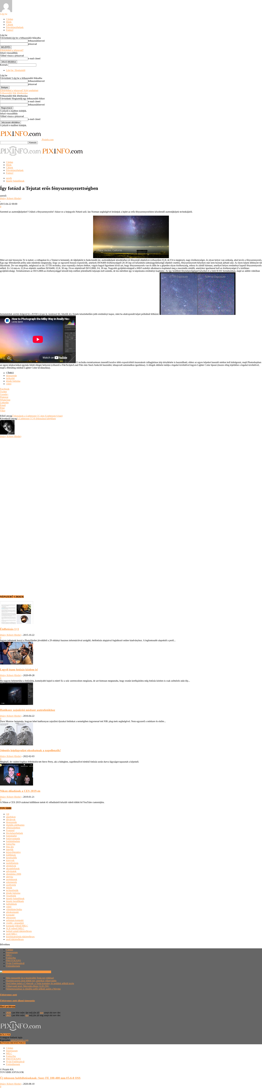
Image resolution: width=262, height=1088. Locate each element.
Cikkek (9, 24)
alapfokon (11, 817)
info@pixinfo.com (19, 1040)
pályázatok (11, 871)
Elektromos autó (8, 994)
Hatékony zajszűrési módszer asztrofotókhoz (27, 710)
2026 (8, 1012)
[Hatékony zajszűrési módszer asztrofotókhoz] (16, 704)
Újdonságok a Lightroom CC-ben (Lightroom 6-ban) (37, 416)
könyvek (10, 860)
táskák (9, 887)
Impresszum (12, 952)
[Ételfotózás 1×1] (16, 623)
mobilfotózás (12, 863)
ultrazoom (11, 917)
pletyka (9, 876)
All (7, 814)
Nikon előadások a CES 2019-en (20, 791)
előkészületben (13, 827)
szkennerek (11, 882)
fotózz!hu (10, 844)
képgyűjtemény (13, 852)
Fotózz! (9, 30)
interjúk (9, 849)
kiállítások (11, 855)
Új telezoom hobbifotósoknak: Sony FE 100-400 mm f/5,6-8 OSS (40, 1078)
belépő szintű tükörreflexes (19, 931)
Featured (10, 830)
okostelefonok (13, 868)
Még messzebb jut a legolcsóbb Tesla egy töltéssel (30, 978)
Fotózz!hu (11, 958)
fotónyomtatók (13, 838)
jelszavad (32, 44)
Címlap (9, 19)
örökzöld (10, 378)
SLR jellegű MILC (15, 928)
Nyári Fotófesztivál (15, 963)
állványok (10, 819)
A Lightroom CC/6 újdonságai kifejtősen (36, 418)
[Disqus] (131, 476)
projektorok (11, 879)
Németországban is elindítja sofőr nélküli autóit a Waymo (33, 989)
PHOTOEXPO (13, 960)
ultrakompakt (12, 912)
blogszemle (11, 375)
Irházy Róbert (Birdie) (10, 198)
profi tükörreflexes (15, 939)
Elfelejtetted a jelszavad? (12, 50)
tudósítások (11, 904)
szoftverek (11, 885)
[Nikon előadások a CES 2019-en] (16, 785)
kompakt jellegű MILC (17, 925)
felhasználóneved (36, 40)
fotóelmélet (11, 836)
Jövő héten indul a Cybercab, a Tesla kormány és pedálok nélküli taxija (40, 983)
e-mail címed (34, 58)
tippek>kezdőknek (15, 901)
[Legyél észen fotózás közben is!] (16, 663)
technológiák (12, 890)
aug (41, 1012)
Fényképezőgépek (15, 27)
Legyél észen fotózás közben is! (19, 669)
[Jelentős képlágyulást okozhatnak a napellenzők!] (16, 744)
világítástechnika (14, 909)
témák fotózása (13, 381)
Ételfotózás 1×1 (9, 629)
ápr (27, 1015)
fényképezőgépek (14, 833)
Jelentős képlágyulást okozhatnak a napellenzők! (30, 750)
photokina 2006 (13, 874)
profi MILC (11, 934)
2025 (8, 1015)
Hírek (9, 22)
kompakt (10, 915)
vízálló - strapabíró (15, 923)
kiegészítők (11, 857)
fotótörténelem (13, 841)
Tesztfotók (11, 895)
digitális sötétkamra (15, 825)
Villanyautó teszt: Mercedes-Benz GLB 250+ (27, 986)
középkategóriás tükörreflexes (20, 936)
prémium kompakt (15, 920)
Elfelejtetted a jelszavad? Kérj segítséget (19, 90)
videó (8, 383)
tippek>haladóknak (15, 181)
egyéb (9, 178)
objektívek (11, 866)
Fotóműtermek (13, 966)
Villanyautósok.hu (41, 972)
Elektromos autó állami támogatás (17, 1000)
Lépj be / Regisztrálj (15, 70)
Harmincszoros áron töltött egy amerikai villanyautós (31, 980)
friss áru (10, 846)
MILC (9, 955)
